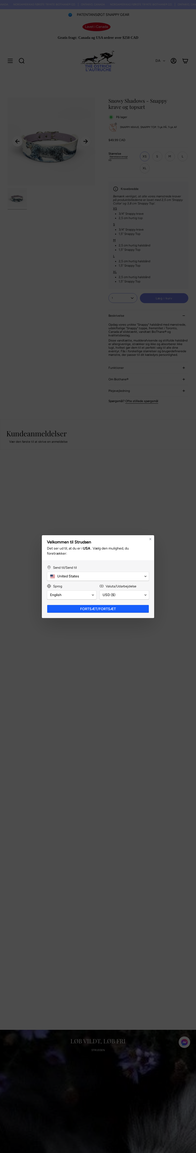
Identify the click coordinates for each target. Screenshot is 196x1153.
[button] (98, 576)
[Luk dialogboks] (150, 539)
